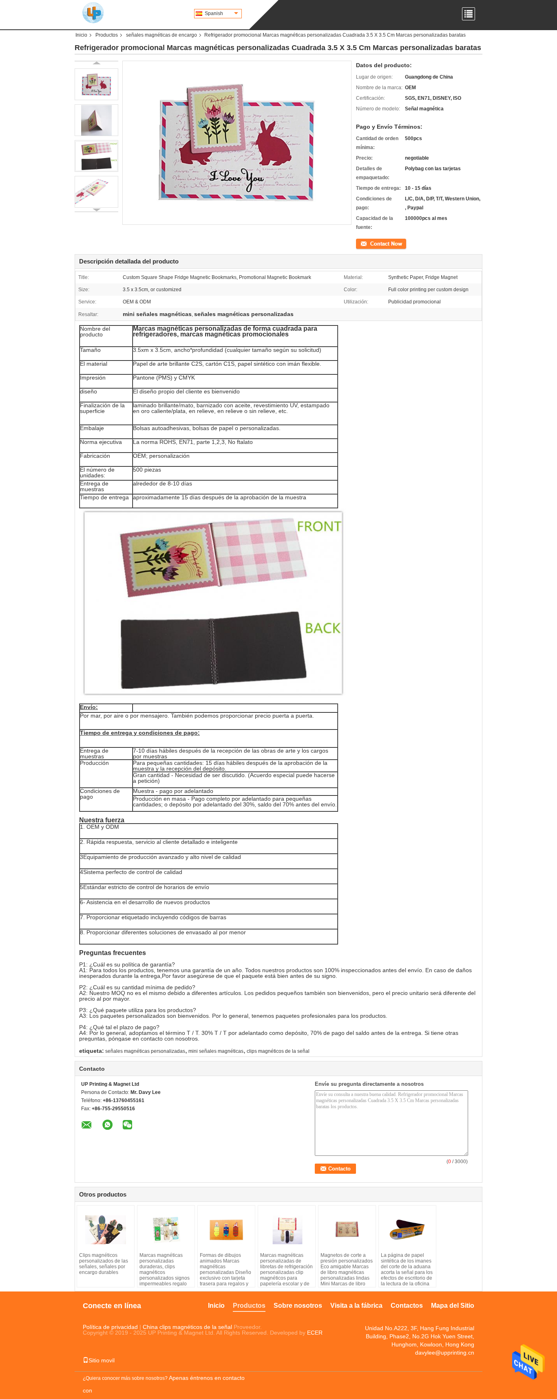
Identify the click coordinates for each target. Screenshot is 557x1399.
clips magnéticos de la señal (278, 1051)
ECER (315, 1332)
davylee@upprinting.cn (444, 1352)
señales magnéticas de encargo (161, 35)
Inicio (81, 35)
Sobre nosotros (298, 1305)
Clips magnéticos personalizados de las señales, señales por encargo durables (103, 1263)
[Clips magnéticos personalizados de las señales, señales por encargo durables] (105, 1230)
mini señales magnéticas (215, 1051)
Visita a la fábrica (356, 1305)
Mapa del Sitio (452, 1305)
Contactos (407, 1305)
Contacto (366, 243)
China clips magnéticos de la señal (187, 1327)
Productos (106, 35)
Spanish (214, 13)
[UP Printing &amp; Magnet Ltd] (93, 12)
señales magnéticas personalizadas (145, 1051)
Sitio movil (101, 1360)
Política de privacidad (110, 1327)
